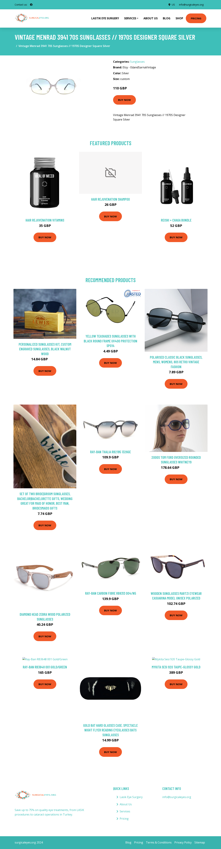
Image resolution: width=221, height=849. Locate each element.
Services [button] (130, 18)
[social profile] (31, 4)
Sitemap (199, 842)
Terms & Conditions (159, 842)
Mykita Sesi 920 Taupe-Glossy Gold (176, 667)
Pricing (196, 18)
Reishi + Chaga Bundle (176, 220)
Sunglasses (137, 62)
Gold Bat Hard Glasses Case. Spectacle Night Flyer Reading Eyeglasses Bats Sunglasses (110, 730)
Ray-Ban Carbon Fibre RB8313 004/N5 (110, 593)
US (173, 4)
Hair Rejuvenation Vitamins (45, 220)
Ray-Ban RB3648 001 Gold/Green (45, 667)
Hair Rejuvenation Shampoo (110, 199)
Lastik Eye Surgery (105, 18)
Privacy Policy (183, 842)
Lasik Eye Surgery (131, 797)
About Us (150, 18)
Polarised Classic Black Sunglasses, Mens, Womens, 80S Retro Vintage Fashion (176, 362)
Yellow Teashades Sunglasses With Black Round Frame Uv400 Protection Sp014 (110, 341)
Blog (166, 18)
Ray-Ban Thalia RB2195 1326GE (110, 452)
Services (125, 811)
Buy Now (124, 100)
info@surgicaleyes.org (191, 4)
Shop (179, 18)
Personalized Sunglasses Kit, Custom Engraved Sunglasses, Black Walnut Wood (45, 349)
